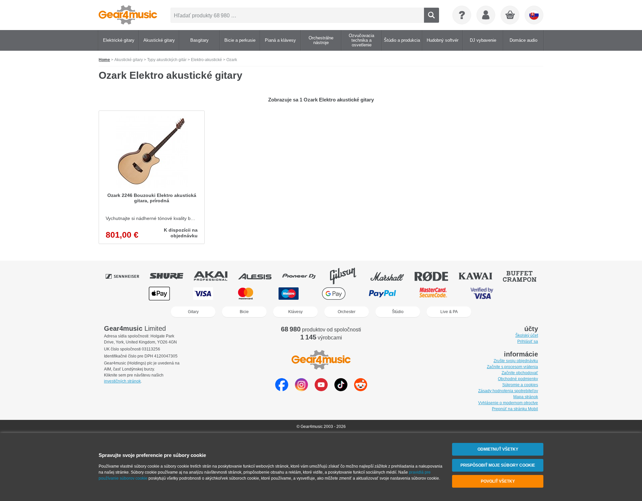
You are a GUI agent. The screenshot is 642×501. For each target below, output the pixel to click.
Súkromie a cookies (520, 385)
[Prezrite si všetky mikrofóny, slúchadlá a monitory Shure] (171, 276)
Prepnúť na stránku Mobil (515, 409)
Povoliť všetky (498, 481)
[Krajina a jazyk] (534, 15)
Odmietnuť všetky (497, 449)
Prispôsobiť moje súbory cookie (497, 465)
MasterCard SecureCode (433, 293)
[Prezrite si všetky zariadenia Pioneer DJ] (304, 276)
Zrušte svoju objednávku (516, 360)
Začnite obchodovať (520, 372)
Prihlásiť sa (527, 341)
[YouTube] (321, 389)
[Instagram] (301, 389)
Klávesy (295, 311)
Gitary (193, 311)
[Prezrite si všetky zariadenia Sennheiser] (127, 276)
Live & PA (449, 311)
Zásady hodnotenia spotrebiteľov (508, 391)
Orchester (346, 311)
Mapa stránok (525, 397)
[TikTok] (340, 389)
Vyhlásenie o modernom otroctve (508, 403)
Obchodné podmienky (518, 379)
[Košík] (510, 15)
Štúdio (398, 311)
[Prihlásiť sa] (486, 15)
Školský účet (526, 335)
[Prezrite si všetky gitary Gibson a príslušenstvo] (348, 276)
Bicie (244, 311)
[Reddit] (360, 389)
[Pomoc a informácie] (462, 15)
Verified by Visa (481, 293)
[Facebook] (281, 389)
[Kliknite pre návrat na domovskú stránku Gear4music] (128, 15)
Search (431, 15)
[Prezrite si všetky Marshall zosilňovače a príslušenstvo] (392, 276)
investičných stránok (122, 381)
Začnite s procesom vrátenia (512, 366)
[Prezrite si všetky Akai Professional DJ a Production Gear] (215, 276)
